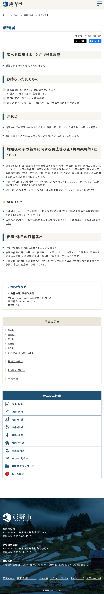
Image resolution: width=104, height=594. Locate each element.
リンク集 (43, 578)
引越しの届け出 (16, 370)
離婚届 (11, 330)
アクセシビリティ (59, 578)
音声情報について (27, 578)
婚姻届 (11, 334)
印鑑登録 (13, 379)
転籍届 (11, 343)
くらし (16, 15)
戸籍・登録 (28, 15)
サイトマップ (77, 578)
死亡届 (11, 339)
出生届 (11, 348)
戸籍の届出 (44, 15)
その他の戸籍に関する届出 (21, 352)
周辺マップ (9, 578)
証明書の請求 (15, 361)
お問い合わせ (93, 578)
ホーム (5, 15)
